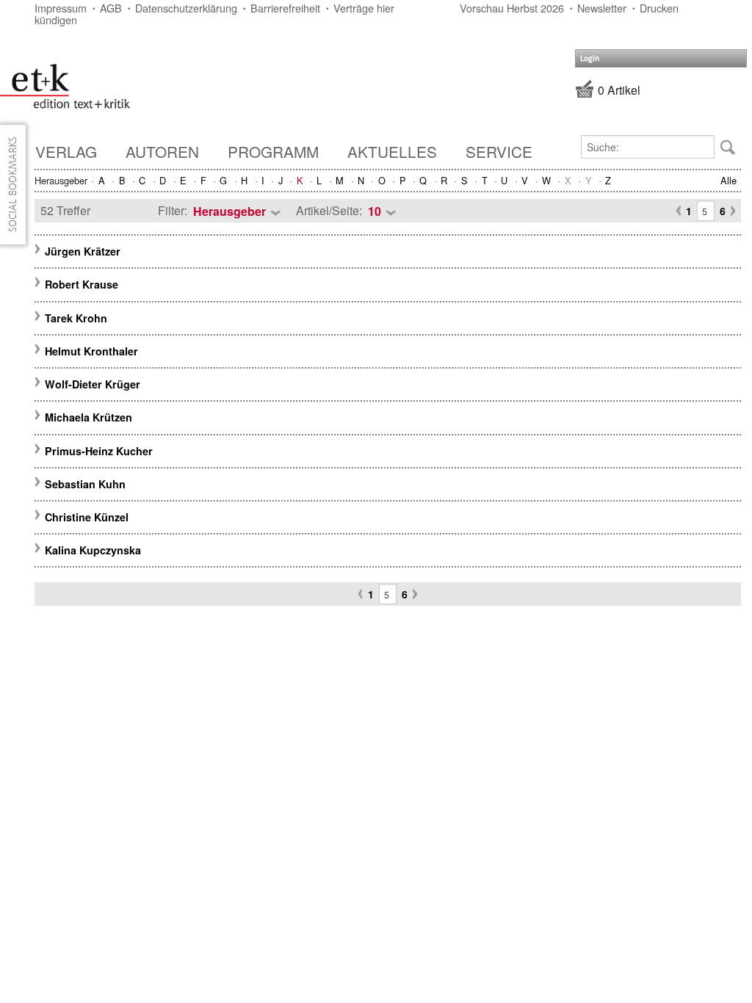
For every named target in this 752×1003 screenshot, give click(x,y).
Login (589, 58)
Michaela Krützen (88, 417)
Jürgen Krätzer (82, 251)
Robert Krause (81, 284)
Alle (728, 180)
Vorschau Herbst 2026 (512, 7)
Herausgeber (229, 211)
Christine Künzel (87, 517)
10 (374, 211)
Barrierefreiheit (285, 7)
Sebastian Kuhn (85, 484)
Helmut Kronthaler (91, 351)
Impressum (61, 7)
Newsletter (601, 7)
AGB (111, 7)
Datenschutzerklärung (186, 7)
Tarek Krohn (76, 318)
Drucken (659, 7)
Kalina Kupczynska (93, 550)
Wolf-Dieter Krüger (92, 384)
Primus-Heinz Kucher (99, 450)
